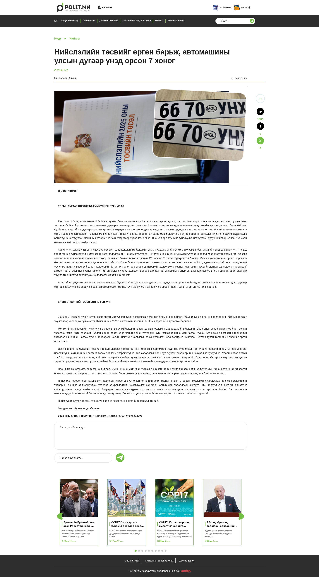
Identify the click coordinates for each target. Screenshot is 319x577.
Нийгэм (159, 20)
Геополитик (89, 20)
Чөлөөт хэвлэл (176, 20)
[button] (241, 516)
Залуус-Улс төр (69, 20)
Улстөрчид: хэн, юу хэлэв (136, 20)
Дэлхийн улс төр (109, 20)
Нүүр (57, 38)
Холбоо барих (186, 560)
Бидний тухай (132, 560)
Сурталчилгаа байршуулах (159, 560)
